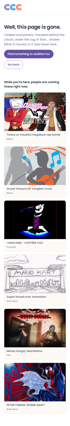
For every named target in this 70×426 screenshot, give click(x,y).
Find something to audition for (29, 54)
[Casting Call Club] (35, 7)
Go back (13, 65)
